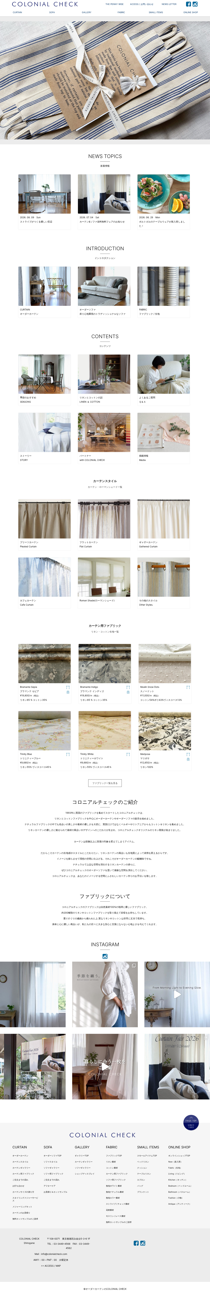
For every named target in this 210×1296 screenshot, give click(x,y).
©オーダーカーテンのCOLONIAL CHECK (105, 1288)
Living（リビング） (177, 1173)
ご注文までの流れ (20, 1180)
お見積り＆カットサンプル (55, 1192)
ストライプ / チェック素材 (117, 1204)
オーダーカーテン (20, 1155)
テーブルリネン (144, 1173)
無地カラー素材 (113, 1198)
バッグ (140, 1186)
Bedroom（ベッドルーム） (180, 1186)
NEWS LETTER (169, 4)
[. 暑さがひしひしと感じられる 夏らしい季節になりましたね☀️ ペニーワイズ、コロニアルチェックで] (33, 1066)
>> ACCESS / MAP (51, 1265)
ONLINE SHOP (190, 12)
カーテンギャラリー (21, 1168)
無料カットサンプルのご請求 (25, 1219)
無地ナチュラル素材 (115, 1192)
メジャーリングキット (22, 1206)
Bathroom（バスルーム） (179, 1192)
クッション (142, 1168)
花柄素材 (110, 1210)
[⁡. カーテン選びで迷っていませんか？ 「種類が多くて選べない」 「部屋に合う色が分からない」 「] (105, 1066)
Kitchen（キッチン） (177, 1180)
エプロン (141, 1180)
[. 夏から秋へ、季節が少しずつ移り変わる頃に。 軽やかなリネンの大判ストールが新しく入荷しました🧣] (105, 994)
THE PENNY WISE (114, 4)
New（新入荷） (175, 1161)
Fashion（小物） (175, 1198)
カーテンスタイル (20, 1161)
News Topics (105, 156)
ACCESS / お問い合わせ (141, 4)
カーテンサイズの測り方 (23, 1192)
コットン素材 (112, 1168)
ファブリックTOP (114, 1155)
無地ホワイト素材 (114, 1186)
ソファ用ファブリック (53, 1173)
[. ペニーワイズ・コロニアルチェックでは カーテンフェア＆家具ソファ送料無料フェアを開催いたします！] (177, 1066)
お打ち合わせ (18, 1186)
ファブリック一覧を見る (105, 783)
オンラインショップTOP (179, 1155)
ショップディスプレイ (84, 1173)
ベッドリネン (143, 1161)
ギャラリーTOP (82, 1155)
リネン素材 (111, 1161)
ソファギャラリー (51, 1168)
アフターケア (49, 1186)
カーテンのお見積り (21, 1213)
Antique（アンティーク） (179, 1204)
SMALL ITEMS (156, 12)
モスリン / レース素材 (115, 1216)
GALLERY (86, 12)
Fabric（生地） (175, 1168)
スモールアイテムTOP (147, 1155)
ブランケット (143, 1192)
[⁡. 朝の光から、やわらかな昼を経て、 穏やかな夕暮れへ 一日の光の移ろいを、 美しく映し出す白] (177, 994)
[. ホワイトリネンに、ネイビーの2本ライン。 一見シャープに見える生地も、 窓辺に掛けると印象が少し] (33, 994)
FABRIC (121, 12)
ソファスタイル (50, 1161)
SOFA (52, 12)
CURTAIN (17, 12)
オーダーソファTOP (53, 1155)
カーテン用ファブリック (23, 1173)
